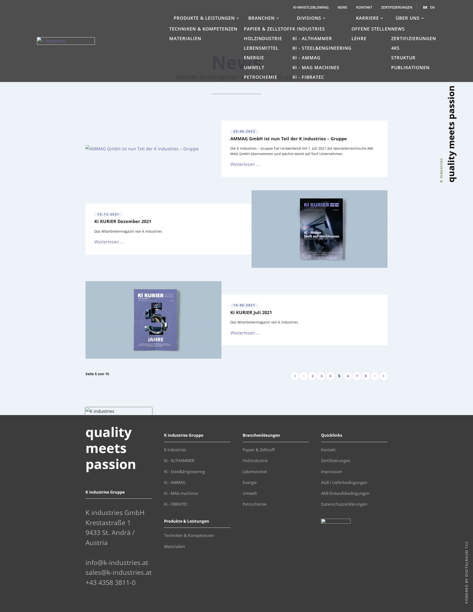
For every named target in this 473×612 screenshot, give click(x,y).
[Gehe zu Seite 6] (375, 376)
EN (432, 7)
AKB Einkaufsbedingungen (345, 493)
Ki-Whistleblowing (311, 7)
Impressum (331, 471)
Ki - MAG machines (315, 67)
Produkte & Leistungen (205, 18)
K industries (308, 29)
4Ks (395, 48)
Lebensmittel (261, 48)
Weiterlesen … (245, 164)
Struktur (403, 58)
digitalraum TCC (466, 559)
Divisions (310, 18)
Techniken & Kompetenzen (203, 29)
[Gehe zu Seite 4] (304, 376)
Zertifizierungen (396, 7)
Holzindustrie (263, 38)
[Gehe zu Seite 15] (384, 376)
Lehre (359, 38)
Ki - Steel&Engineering (322, 48)
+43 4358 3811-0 (110, 582)
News (342, 7)
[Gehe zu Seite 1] (295, 376)
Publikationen (410, 67)
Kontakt (364, 7)
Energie (254, 58)
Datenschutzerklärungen (344, 504)
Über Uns (408, 18)
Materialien (185, 38)
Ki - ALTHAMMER (312, 38)
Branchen (262, 18)
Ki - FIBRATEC (308, 77)
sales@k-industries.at (118, 572)
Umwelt (254, 67)
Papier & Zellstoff (268, 29)
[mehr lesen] (153, 148)
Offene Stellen (371, 29)
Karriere (368, 18)
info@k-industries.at (116, 562)
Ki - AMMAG (306, 58)
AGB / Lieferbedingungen (344, 482)
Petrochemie (260, 77)
